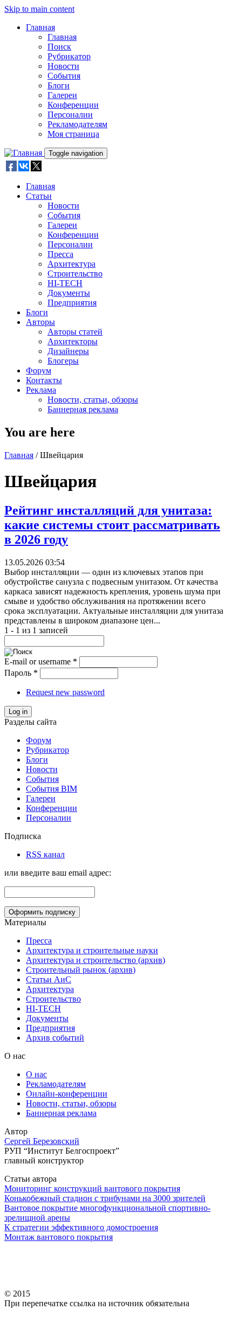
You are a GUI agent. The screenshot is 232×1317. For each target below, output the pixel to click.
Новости (63, 66)
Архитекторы (72, 341)
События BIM (51, 788)
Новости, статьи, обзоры (92, 399)
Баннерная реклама (82, 409)
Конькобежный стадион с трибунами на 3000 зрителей (105, 1198)
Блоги (58, 85)
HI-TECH (65, 283)
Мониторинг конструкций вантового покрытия (92, 1188)
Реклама (41, 389)
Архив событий (55, 1037)
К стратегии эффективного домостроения (81, 1227)
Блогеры (63, 360)
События (63, 75)
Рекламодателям (77, 124)
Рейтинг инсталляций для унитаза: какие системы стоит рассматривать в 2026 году (112, 524)
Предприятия (72, 302)
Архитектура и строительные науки (92, 950)
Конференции (73, 104)
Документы (68, 292)
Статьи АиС (48, 979)
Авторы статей (75, 331)
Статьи (39, 195)
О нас (36, 1074)
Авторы (40, 322)
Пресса (60, 254)
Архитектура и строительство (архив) (95, 960)
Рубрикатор (69, 56)
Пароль (21, 672)
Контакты (44, 380)
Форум (38, 370)
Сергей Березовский (41, 1141)
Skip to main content (39, 8)
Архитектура (71, 263)
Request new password (65, 692)
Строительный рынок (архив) (80, 969)
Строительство (75, 273)
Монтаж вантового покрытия (58, 1237)
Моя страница (73, 133)
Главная (40, 27)
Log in (18, 712)
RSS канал (45, 854)
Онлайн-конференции (66, 1093)
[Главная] (24, 152)
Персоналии (70, 114)
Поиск (59, 46)
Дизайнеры (68, 351)
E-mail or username (40, 661)
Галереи (62, 95)
